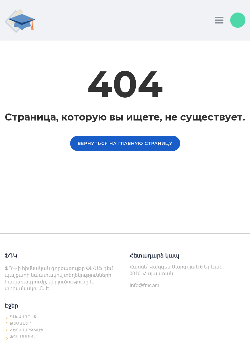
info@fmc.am (144, 285)
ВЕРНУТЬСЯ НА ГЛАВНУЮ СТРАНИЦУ (125, 143)
